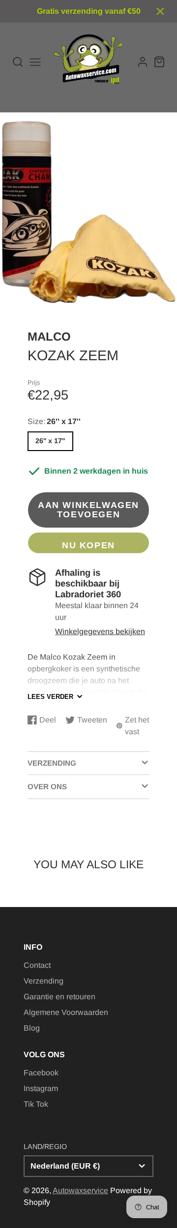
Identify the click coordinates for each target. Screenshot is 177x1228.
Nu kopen (88, 545)
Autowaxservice (80, 1190)
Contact (37, 965)
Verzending (43, 981)
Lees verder (50, 696)
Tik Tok (36, 1104)
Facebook (41, 1072)
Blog (32, 1028)
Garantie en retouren (59, 996)
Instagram (41, 1088)
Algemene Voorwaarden (66, 1012)
